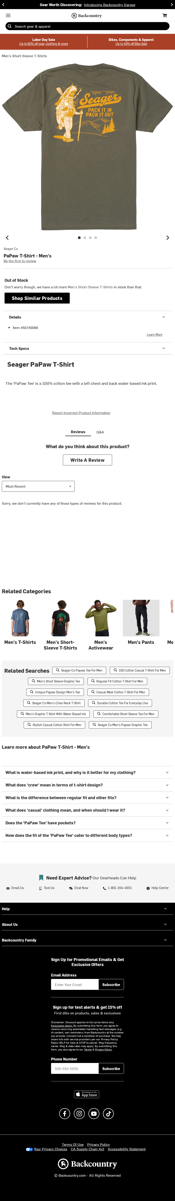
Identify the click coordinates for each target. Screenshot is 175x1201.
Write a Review (87, 460)
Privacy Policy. (103, 1049)
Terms (88, 1049)
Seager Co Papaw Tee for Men (81, 670)
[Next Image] (167, 237)
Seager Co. (11, 249)
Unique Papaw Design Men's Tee (57, 692)
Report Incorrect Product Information (81, 412)
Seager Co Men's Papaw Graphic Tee (123, 725)
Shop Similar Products (37, 298)
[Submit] (9, 26)
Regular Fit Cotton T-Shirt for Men (119, 681)
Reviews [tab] (78, 431)
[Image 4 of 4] (95, 237)
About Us (10, 924)
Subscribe (111, 984)
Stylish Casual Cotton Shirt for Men (57, 725)
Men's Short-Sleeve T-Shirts (24, 55)
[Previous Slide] (3, 4)
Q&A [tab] (100, 431)
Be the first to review (20, 260)
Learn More (154, 334)
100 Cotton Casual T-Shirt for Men (142, 670)
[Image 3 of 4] (90, 237)
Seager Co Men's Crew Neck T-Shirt (56, 703)
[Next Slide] (172, 4)
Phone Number (64, 1059)
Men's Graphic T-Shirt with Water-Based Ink (56, 714)
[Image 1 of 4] (79, 237)
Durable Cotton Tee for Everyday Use (122, 703)
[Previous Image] (7, 237)
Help (6, 908)
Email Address (64, 975)
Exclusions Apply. (62, 1025)
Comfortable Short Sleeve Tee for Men (128, 714)
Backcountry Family (19, 939)
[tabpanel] (87, 478)
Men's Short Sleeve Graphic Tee (58, 681)
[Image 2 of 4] (85, 237)
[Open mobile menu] (8, 15)
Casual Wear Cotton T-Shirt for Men (120, 692)
